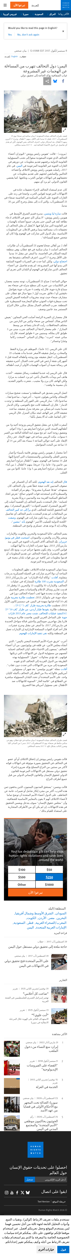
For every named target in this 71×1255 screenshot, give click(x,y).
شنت (35, 613)
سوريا (25, 14)
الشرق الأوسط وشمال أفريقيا (34, 913)
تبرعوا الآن (19, 5)
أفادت (54, 577)
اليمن (19, 165)
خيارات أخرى (46, 1249)
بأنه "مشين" (18, 521)
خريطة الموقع (59, 1201)
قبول (63, 1249)
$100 (21, 869)
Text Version (44, 1201)
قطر (30, 922)
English (14, 56)
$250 (49, 877)
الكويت (31, 918)
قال (65, 481)
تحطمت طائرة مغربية (23, 597)
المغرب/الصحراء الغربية (51, 922)
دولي (56, 261)
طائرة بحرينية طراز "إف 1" (33, 605)
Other (22, 884)
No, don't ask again (28, 34)
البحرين (61, 918)
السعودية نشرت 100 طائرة (49, 581)
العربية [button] (35, 5)
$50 (49, 869)
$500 (21, 877)
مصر (51, 918)
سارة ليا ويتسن (52, 213)
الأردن (42, 918)
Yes (10, 34)
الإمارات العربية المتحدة (51, 927)
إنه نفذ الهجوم (45, 481)
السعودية (39, 14)
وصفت (12, 517)
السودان (61, 913)
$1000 (49, 884)
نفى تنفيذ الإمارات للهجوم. (33, 633)
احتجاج (63, 261)
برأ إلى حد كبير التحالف (18, 509)
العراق (52, 14)
